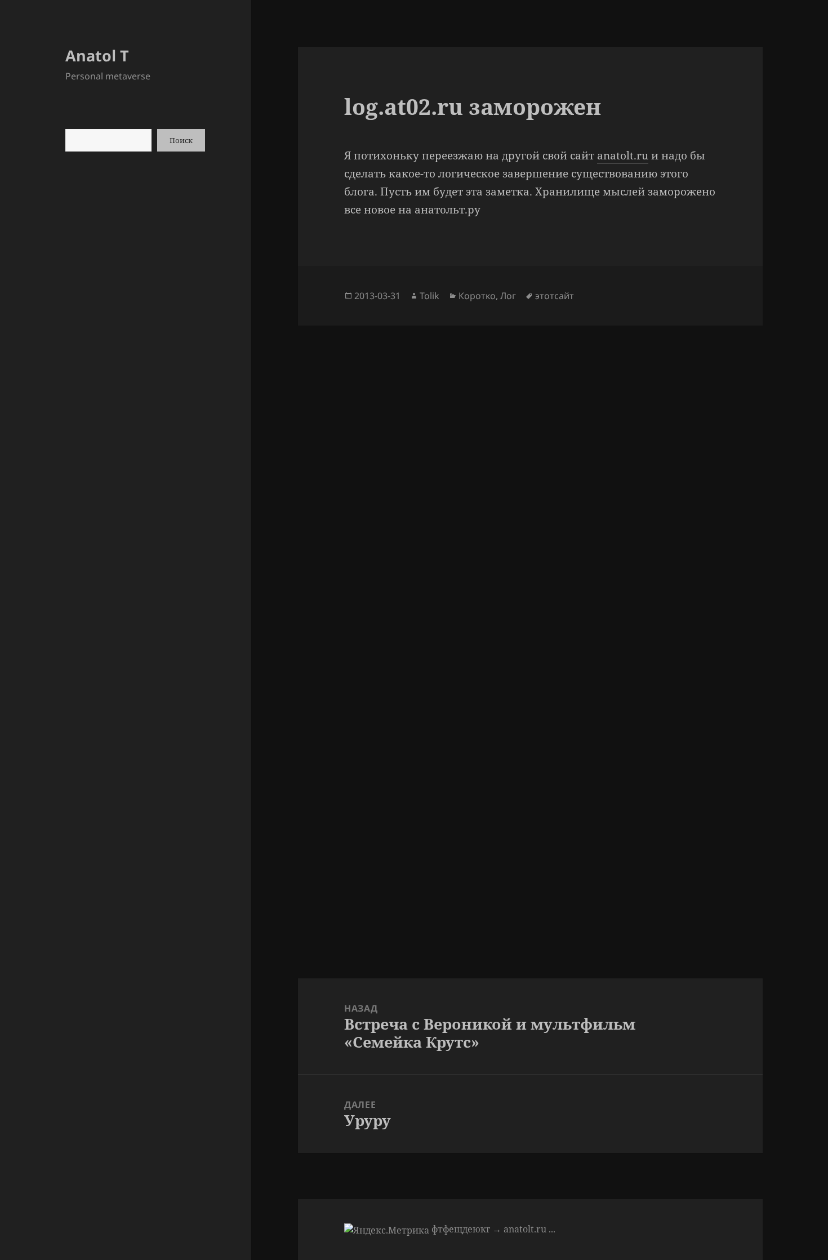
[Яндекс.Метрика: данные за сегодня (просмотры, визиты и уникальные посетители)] (386, 1230)
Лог (508, 296)
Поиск (181, 140)
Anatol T (97, 55)
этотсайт (554, 296)
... (552, 1229)
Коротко (477, 296)
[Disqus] (530, 466)
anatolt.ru (622, 155)
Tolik (429, 296)
